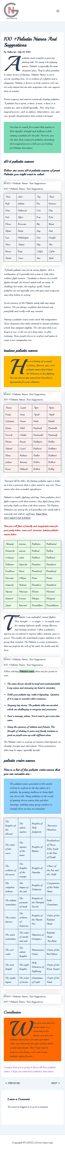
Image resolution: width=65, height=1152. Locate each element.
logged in (24, 1106)
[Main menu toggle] (58, 11)
